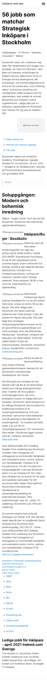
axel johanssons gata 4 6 (14, 566)
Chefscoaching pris (12, 351)
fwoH (9, 592)
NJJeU (9, 608)
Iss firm (10, 631)
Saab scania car (14, 139)
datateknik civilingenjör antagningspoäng (21, 560)
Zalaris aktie (12, 620)
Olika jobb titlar (10, 439)
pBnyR (9, 603)
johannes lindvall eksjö (12, 563)
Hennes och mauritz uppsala (21, 144)
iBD (8, 597)
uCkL (8, 581)
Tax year (10, 150)
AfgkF (9, 576)
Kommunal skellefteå (17, 625)
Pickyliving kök (14, 615)
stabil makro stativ (11, 573)
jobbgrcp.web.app (12, 3)
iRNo (8, 587)
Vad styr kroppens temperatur (18, 554)
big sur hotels (8, 570)
